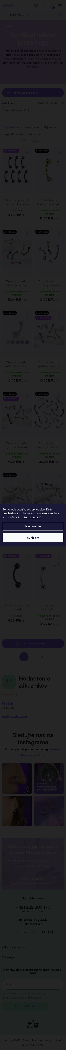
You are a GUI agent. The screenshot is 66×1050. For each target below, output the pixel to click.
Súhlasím (33, 537)
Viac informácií (31, 517)
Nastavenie (33, 526)
